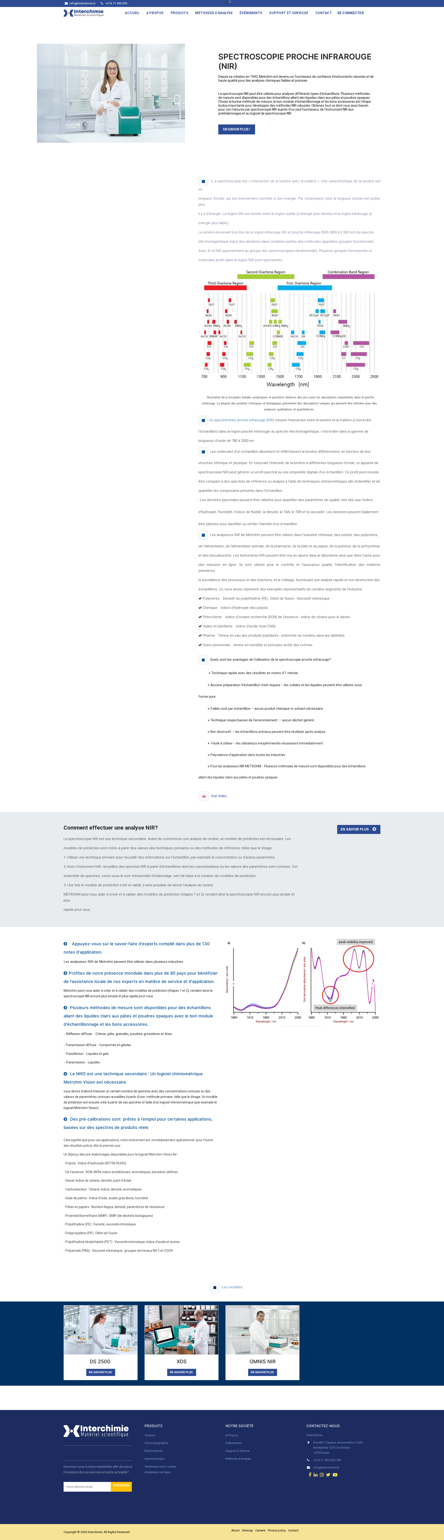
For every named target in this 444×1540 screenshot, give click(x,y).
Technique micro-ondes (160, 1466)
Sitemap (247, 1530)
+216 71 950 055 (116, 3)
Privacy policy (277, 1530)
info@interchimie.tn (83, 3)
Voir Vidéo (219, 796)
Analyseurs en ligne (157, 1472)
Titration (150, 1435)
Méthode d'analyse (238, 1458)
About (235, 1530)
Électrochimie (154, 1451)
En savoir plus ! (236, 129)
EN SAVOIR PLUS (356, 829)
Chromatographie (156, 1443)
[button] (121, 1487)
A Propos (232, 1435)
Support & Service (237, 1451)
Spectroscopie (154, 1458)
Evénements (233, 1443)
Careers (260, 1530)
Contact (293, 1530)
